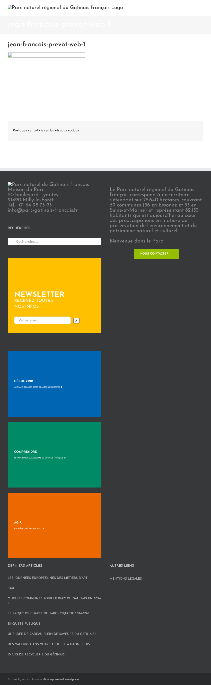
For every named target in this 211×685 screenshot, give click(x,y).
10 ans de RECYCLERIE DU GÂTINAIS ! (37, 654)
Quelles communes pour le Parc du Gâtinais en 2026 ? (54, 601)
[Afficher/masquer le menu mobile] (201, 8)
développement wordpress (61, 679)
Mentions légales (126, 578)
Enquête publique (24, 623)
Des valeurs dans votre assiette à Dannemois (49, 644)
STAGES (13, 588)
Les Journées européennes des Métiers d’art (47, 578)
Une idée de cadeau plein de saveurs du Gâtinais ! (52, 634)
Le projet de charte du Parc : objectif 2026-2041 (48, 613)
